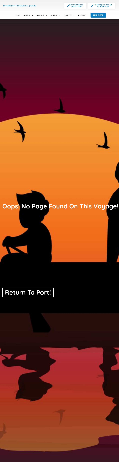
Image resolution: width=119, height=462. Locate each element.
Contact (82, 15)
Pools (27, 15)
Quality (67, 15)
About (54, 15)
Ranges (40, 15)
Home (17, 15)
